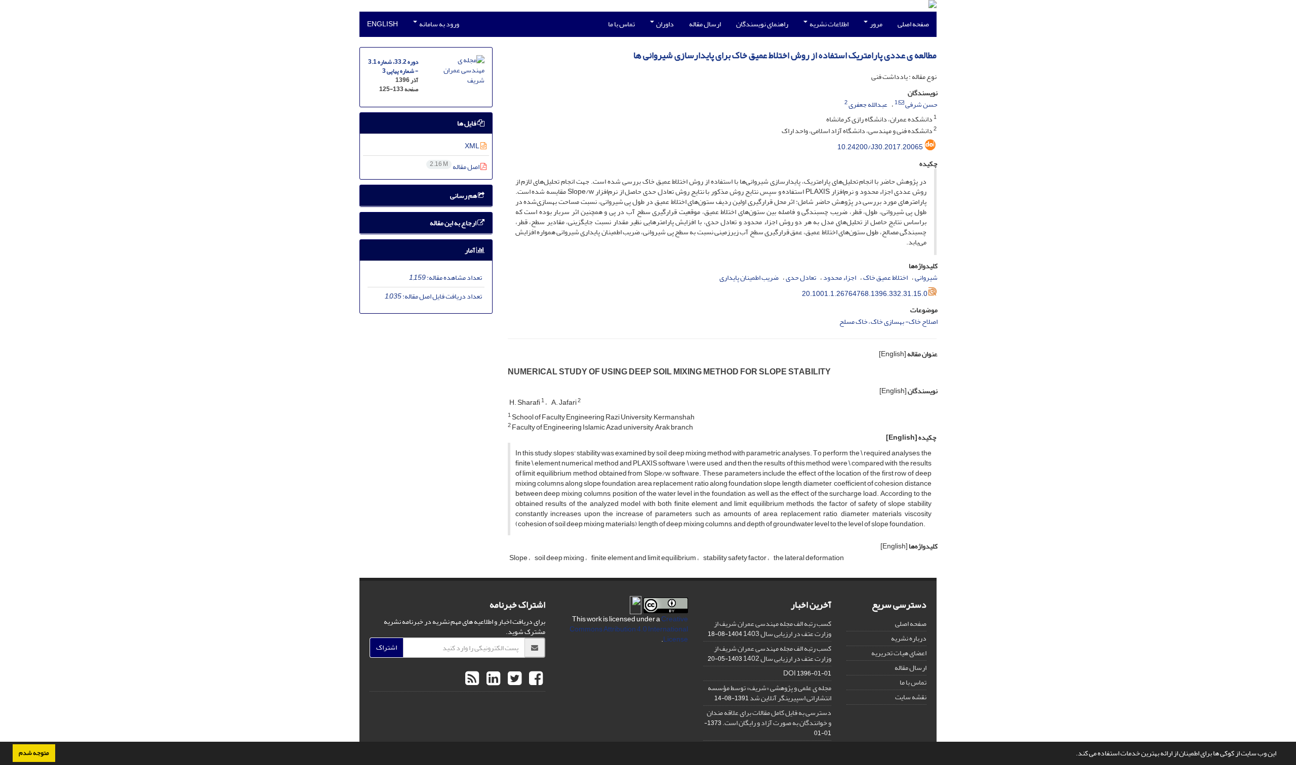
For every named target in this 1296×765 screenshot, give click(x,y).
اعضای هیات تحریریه (898, 653)
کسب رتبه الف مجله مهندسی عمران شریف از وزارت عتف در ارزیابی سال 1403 (772, 629)
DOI (789, 673)
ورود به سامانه (438, 24)
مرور (875, 24)
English (382, 24)
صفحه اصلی (913, 24)
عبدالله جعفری (867, 104)
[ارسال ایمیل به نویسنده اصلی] (901, 103)
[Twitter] (513, 679)
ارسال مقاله (705, 24)
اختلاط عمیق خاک (885, 277)
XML (472, 146)
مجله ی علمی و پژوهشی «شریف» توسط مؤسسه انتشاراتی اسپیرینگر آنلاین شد (769, 693)
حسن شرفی (921, 104)
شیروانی (926, 277)
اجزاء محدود (839, 277)
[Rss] (472, 679)
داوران (664, 24)
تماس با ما (621, 24)
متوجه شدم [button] (34, 753)
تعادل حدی (801, 277)
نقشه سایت (910, 697)
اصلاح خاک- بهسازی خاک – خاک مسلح (888, 321)
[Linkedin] (492, 679)
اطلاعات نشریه (828, 24)
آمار (470, 250)
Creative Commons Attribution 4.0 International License (629, 629)
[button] (1073, 754)
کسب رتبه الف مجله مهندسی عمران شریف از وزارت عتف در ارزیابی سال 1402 (772, 653)
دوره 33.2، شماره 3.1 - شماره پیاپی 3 (393, 66)
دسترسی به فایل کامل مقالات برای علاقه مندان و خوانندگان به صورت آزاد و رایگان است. (769, 718)
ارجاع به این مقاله (453, 223)
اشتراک (386, 647)
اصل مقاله (455, 167)
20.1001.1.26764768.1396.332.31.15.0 (864, 294)
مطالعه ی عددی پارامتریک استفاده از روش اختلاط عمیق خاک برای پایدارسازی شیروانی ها (785, 55)
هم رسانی (464, 195)
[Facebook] (534, 679)
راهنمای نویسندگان (762, 24)
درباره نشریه (908, 638)
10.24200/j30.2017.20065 (880, 147)
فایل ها (467, 123)
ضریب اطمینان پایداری (749, 277)
